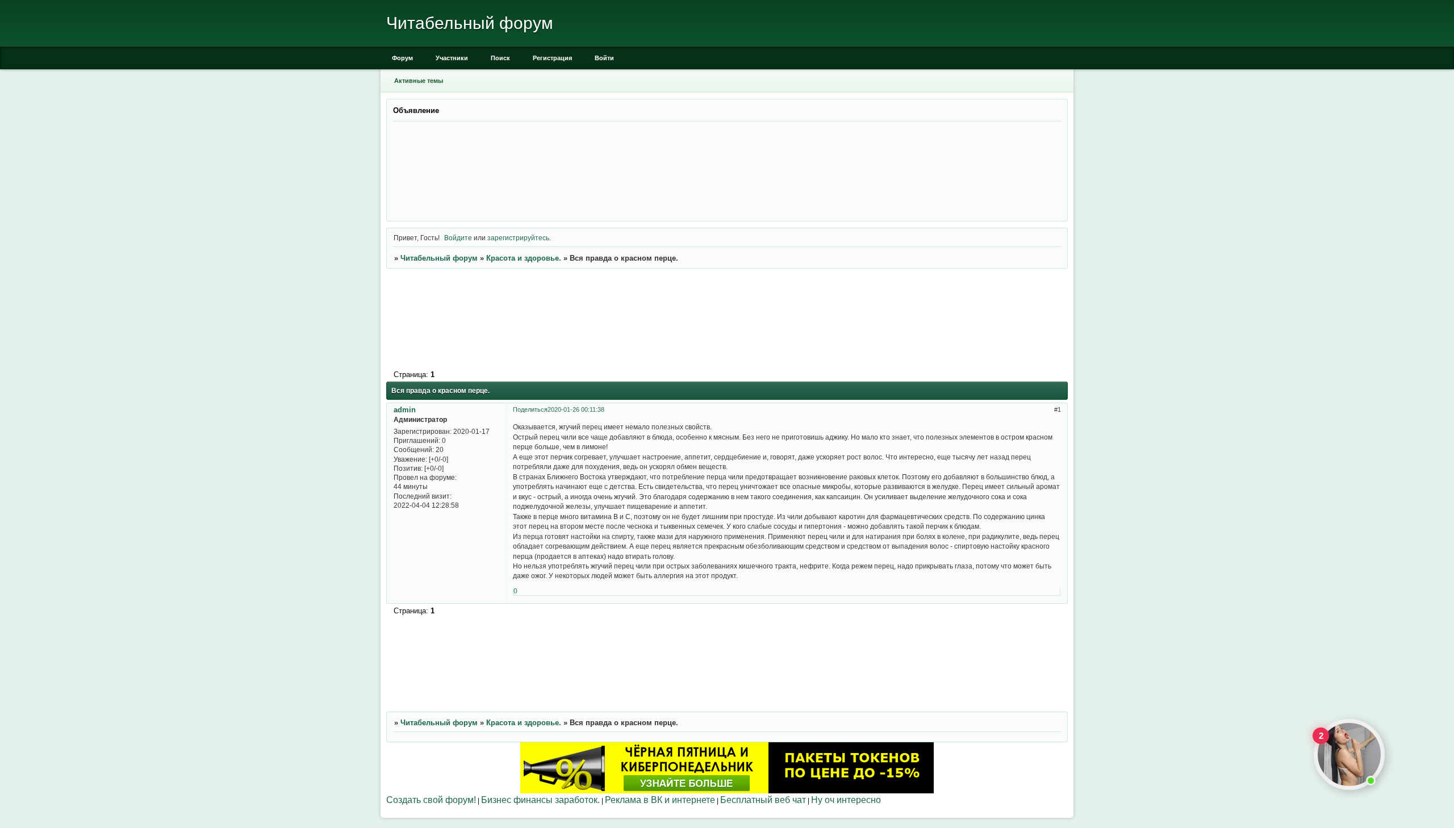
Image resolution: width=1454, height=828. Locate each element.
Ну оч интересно (846, 799)
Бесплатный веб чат (763, 799)
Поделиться (530, 409)
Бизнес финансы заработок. (540, 799)
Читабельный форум (439, 258)
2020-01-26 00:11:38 (576, 409)
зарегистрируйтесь (518, 237)
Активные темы (418, 80)
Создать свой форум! (431, 799)
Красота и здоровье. (523, 258)
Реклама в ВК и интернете (660, 799)
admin (405, 409)
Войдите (458, 237)
